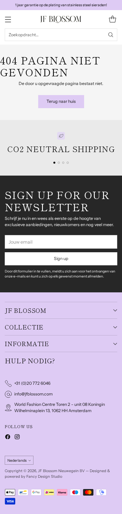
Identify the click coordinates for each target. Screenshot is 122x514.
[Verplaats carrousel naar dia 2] (59, 163)
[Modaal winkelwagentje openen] (112, 19)
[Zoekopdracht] (110, 35)
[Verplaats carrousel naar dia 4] (68, 163)
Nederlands (17, 460)
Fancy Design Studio (44, 476)
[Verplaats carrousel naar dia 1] (54, 163)
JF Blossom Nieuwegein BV (61, 471)
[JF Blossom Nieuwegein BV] (61, 19)
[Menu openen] (8, 19)
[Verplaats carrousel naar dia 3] (63, 163)
